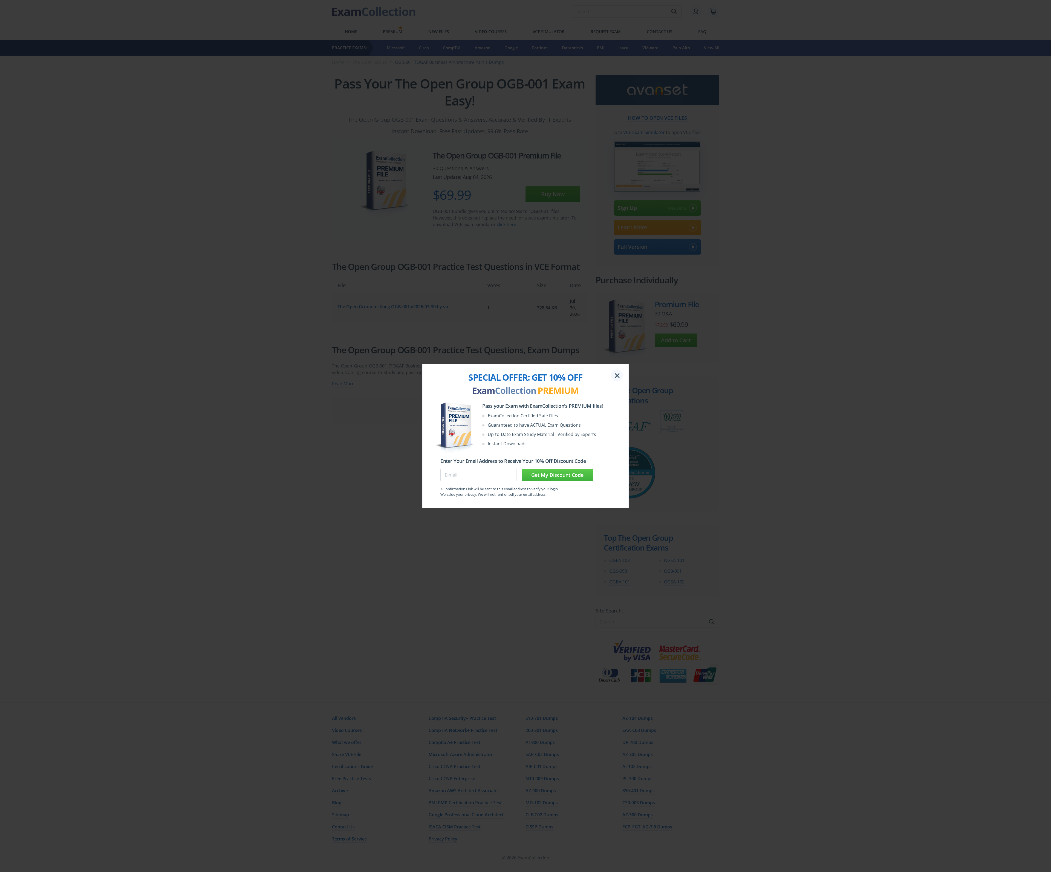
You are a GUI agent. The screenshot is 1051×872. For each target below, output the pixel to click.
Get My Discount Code (557, 475)
